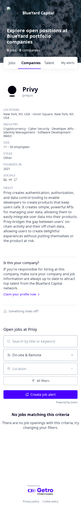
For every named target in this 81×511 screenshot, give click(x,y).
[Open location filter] (72, 368)
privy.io (27, 95)
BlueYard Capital (38, 12)
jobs (12, 62)
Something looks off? (24, 311)
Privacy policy (31, 501)
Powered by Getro (67, 402)
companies (31, 62)
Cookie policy (50, 501)
